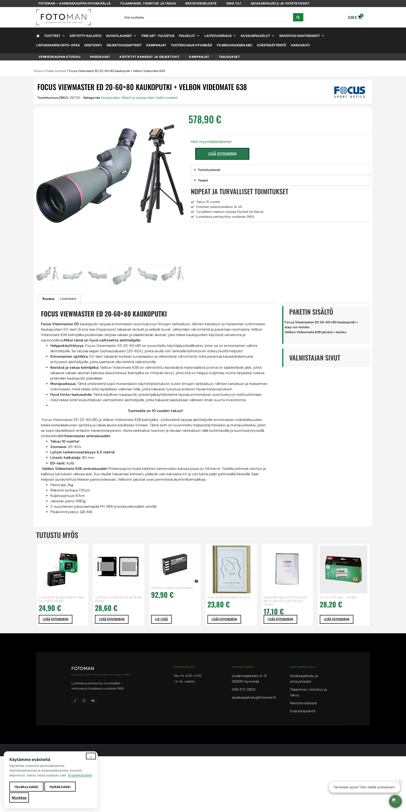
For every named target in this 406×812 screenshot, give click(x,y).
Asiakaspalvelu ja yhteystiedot (280, 3)
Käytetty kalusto (86, 36)
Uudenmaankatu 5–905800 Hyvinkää (249, 678)
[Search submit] (298, 17)
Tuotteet (52, 36)
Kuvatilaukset (119, 36)
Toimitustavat (209, 170)
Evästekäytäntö (271, 45)
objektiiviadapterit (124, 45)
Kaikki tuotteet (56, 71)
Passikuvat (100, 57)
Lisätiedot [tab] (68, 299)
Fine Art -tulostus (157, 36)
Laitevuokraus (217, 36)
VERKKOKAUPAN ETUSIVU (60, 57)
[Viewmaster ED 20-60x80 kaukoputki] (110, 188)
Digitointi (93, 45)
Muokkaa (19, 798)
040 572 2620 (243, 689)
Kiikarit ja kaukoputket (137, 97)
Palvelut (187, 36)
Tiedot (203, 180)
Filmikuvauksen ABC (234, 45)
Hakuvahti (300, 45)
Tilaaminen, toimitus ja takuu (148, 3)
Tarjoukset (229, 57)
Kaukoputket (110, 97)
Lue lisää (161, 619)
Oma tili (233, 3)
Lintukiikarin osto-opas (58, 45)
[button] (280, 170)
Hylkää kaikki (60, 787)
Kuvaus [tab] (48, 299)
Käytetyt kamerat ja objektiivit (150, 57)
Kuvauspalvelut (255, 36)
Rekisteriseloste (201, 3)
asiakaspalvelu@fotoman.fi (254, 697)
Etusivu (39, 71)
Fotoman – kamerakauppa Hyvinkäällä (75, 3)
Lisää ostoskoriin (222, 154)
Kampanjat (156, 45)
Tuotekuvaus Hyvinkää (191, 45)
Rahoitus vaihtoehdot (299, 36)
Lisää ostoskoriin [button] (55, 619)
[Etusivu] (38, 35)
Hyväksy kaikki (26, 787)
